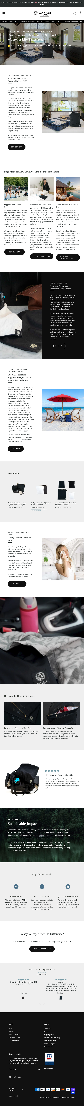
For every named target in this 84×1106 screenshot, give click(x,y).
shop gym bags (14, 252)
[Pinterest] (19, 1077)
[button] (40, 1003)
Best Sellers (13, 473)
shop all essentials (42, 949)
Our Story (47, 1028)
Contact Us (48, 1047)
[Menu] (3, 13)
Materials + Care (14, 1038)
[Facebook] (10, 1077)
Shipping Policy (49, 1035)
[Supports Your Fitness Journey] (16, 189)
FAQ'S (46, 1031)
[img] (42, 972)
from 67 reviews (42, 974)
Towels (11, 1031)
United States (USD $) (13, 1089)
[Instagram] (15, 1077)
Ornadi (16, 1096)
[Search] (75, 13)
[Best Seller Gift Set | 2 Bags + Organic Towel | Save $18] (18, 490)
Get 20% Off (16, 147)
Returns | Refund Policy (52, 1038)
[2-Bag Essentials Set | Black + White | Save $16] (42, 490)
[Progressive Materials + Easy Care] (22, 713)
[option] (42, 44)
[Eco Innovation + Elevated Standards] (61, 713)
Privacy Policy (56, 1097)
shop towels (17, 584)
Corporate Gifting (50, 1041)
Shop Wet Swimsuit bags (66, 257)
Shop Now (57, 346)
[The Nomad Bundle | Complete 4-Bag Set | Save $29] (65, 490)
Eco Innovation (14, 1041)
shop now (15, 449)
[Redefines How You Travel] (42, 189)
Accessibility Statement (68, 1097)
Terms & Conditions (45, 1097)
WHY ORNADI (14, 1035)
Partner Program (49, 1044)
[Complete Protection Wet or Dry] (68, 189)
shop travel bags (41, 256)
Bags (10, 1028)
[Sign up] (39, 1069)
